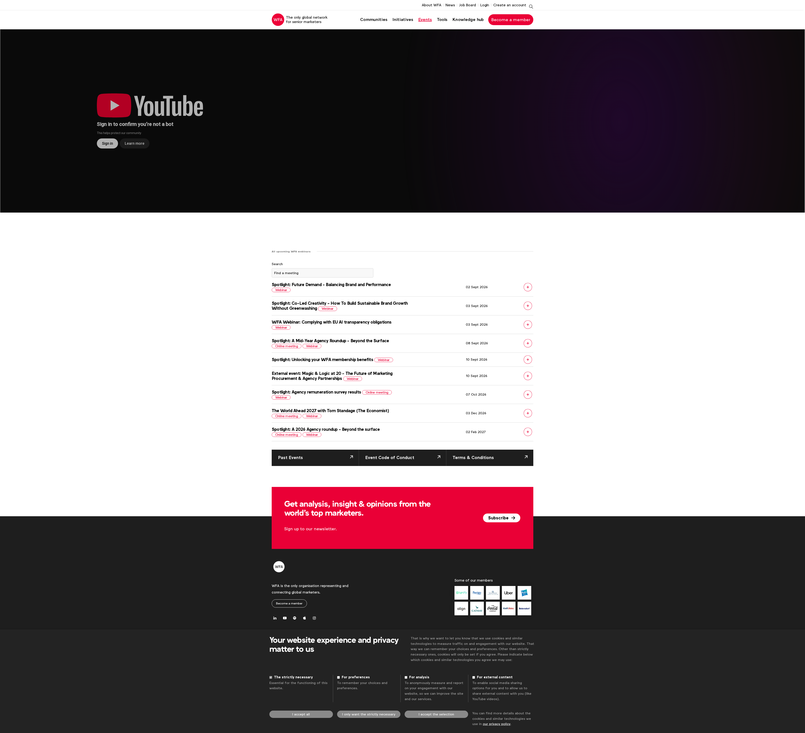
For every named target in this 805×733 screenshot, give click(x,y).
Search (277, 264)
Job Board (467, 5)
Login (484, 5)
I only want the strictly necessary (368, 714)
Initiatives (402, 20)
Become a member (510, 20)
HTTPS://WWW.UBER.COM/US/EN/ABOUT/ (508, 593)
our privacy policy (496, 723)
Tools (442, 20)
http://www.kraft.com (508, 608)
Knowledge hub (468, 20)
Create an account (509, 5)
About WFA (431, 5)
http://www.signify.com (461, 593)
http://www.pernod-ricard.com (493, 593)
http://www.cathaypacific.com (477, 608)
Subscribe (499, 518)
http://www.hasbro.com (524, 593)
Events (425, 20)
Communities (373, 20)
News (450, 5)
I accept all (301, 714)
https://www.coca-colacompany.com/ (493, 608)
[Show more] (402, 289)
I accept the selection (436, 714)
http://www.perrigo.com (477, 593)
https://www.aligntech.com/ (461, 608)
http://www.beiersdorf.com (524, 608)
